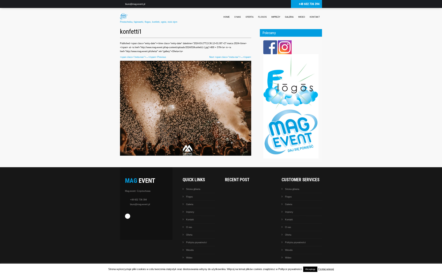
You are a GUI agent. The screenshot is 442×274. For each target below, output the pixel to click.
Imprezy (275, 17)
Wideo (301, 17)
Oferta (249, 17)
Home (226, 17)
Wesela (190, 250)
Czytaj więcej (326, 269)
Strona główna (193, 189)
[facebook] (127, 216)
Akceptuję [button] (310, 269)
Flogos (262, 17)
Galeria (289, 17)
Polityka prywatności (196, 242)
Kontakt (315, 17)
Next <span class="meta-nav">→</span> (230, 57)
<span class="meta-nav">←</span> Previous (143, 57)
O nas (237, 17)
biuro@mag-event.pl (135, 4)
